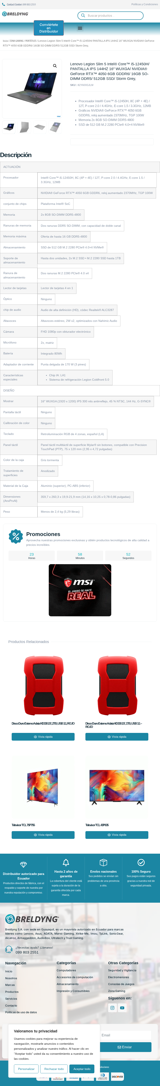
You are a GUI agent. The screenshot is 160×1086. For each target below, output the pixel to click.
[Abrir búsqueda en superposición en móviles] (110, 16)
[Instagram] (112, 1007)
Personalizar (26, 1069)
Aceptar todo (82, 1069)
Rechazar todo (54, 1069)
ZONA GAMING (17, 41)
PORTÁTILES (30, 41)
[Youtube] (122, 1007)
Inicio (5, 41)
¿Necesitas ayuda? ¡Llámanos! (34, 947)
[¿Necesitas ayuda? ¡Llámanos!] (8, 949)
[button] (80, 28)
